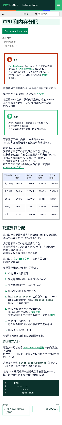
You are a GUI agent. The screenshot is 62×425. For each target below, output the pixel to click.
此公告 (45, 74)
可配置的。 (42, 93)
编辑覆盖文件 (11, 45)
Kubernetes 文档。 (13, 167)
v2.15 (25, 14)
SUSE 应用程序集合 (25, 69)
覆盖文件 (36, 312)
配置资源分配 (10, 42)
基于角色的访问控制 (15, 411)
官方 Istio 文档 (21, 258)
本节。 (54, 315)
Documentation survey (16, 31)
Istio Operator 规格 (33, 347)
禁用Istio (51, 409)
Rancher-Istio (15, 66)
